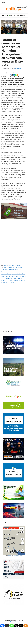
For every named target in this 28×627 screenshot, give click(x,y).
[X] (12, 75)
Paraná (20, 267)
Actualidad (6, 265)
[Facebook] (10, 75)
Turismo (19, 265)
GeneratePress (14, 622)
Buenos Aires (7, 267)
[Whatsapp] (16, 75)
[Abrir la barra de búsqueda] (26, 2)
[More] (18, 75)
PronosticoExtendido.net (18, 555)
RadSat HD (10, 555)
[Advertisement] (14, 241)
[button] (22, 539)
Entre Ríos (13, 265)
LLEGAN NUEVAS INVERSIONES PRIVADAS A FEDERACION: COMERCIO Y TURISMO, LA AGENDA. (13, 281)
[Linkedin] (14, 75)
